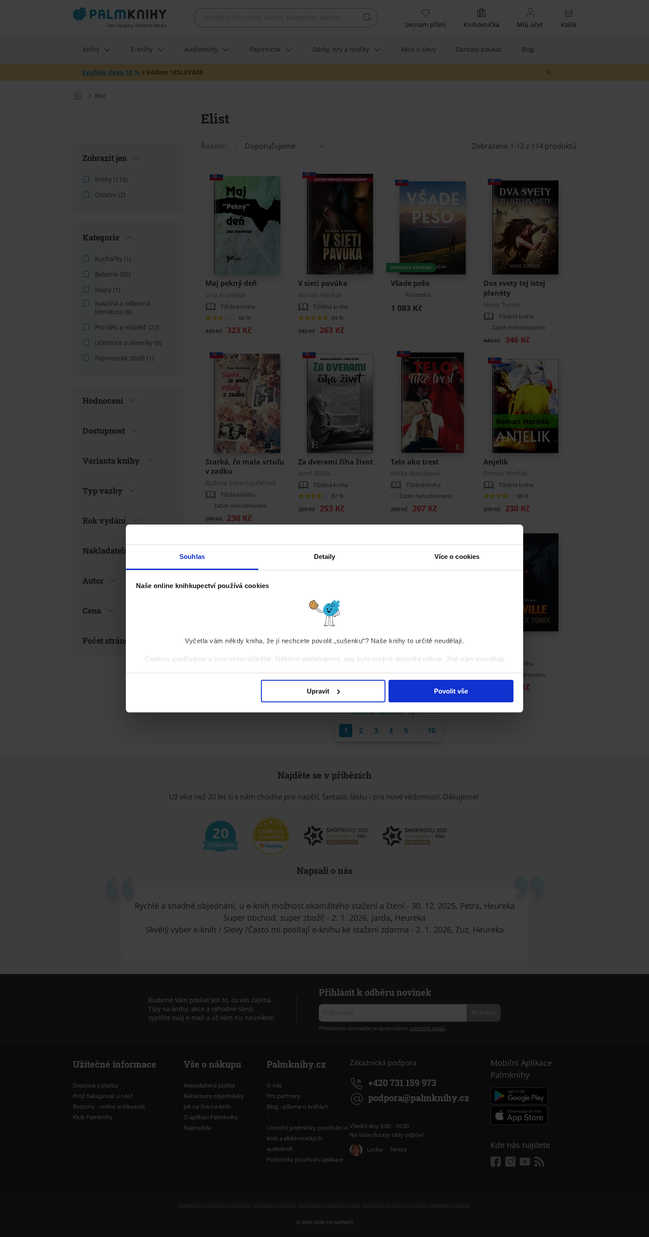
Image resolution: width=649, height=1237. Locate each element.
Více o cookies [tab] (456, 556)
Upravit (318, 691)
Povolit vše (451, 691)
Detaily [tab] (325, 556)
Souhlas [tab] (192, 556)
